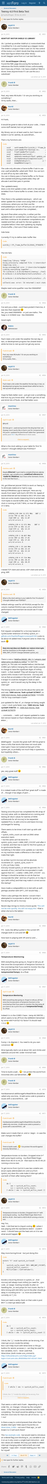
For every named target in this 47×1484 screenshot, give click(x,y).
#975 (44, 1373)
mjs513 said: (7, 420)
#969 (44, 1067)
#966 (44, 953)
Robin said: (7, 380)
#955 (44, 335)
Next (32, 1455)
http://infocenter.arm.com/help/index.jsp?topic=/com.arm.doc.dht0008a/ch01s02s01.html (21, 1357)
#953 (44, 115)
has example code (12, 1435)
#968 (44, 1038)
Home (33, 1477)
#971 (44, 1113)
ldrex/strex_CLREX (8, 1427)
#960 (44, 627)
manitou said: (8, 468)
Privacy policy (20, 1477)
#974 (44, 1318)
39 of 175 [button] (23, 1455)
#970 (44, 1089)
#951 (44, 34)
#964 (44, 808)
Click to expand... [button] (24, 439)
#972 (44, 1208)
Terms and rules (7, 1477)
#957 (44, 415)
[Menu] (3, 3)
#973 (44, 1249)
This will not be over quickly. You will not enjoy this (22, 907)
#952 (44, 91)
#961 (44, 738)
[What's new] (39, 3)
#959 (44, 590)
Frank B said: (7, 351)
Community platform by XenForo (21, 1482)
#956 (44, 375)
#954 (44, 303)
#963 (44, 786)
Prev (15, 1455)
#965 (44, 926)
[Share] (39, 34)
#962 (44, 767)
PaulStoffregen (8, 15)
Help (28, 1477)
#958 (44, 464)
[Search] (44, 3)
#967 (44, 987)
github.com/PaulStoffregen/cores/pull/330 (19, 636)
